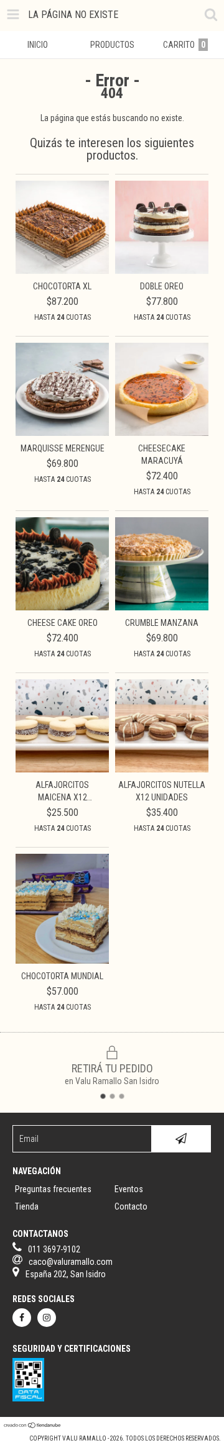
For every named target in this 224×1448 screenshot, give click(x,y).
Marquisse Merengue (63, 448)
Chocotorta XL (62, 286)
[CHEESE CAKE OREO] (62, 607)
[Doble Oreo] (161, 271)
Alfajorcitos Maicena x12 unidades (62, 791)
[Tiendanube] (32, 1426)
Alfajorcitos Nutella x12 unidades (161, 791)
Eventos (128, 1189)
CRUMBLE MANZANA (161, 623)
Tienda (27, 1206)
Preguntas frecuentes (53, 1189)
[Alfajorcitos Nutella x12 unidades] (161, 769)
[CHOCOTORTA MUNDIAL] (62, 961)
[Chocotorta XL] (62, 271)
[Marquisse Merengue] (62, 433)
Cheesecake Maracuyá (161, 454)
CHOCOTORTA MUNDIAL (62, 976)
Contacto (130, 1206)
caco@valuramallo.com (71, 1262)
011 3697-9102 (54, 1249)
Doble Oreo (162, 286)
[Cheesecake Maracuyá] (161, 433)
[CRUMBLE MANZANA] (161, 607)
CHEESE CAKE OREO (62, 623)
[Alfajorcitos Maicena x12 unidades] (62, 769)
